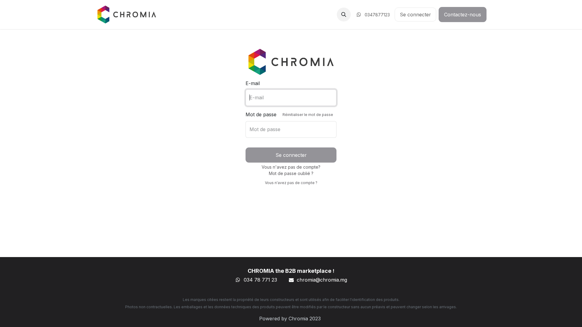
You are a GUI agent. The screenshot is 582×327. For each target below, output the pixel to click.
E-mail (253, 83)
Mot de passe (289, 114)
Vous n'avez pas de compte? (291, 167)
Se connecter (415, 15)
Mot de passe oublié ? (291, 173)
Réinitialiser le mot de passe (308, 114)
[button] (344, 14)
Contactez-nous (462, 15)
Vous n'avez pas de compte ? (291, 182)
